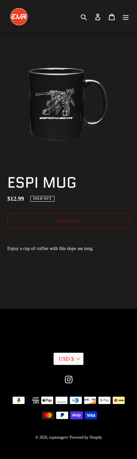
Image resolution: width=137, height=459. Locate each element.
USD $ (66, 359)
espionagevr (58, 437)
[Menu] (126, 17)
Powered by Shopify (85, 437)
